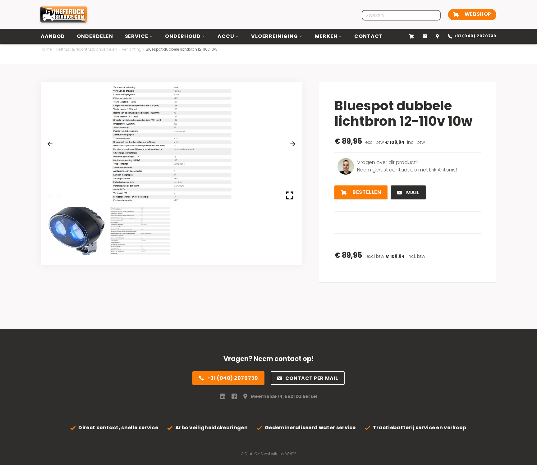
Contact (368, 36)
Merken (326, 36)
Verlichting (131, 49)
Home (46, 49)
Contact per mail (311, 378)
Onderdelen (95, 36)
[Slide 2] (139, 230)
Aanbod (53, 36)
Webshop (477, 14)
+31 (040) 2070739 (232, 378)
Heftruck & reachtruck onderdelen (86, 49)
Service (137, 36)
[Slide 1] (76, 230)
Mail (412, 192)
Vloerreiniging (274, 36)
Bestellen (366, 192)
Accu (226, 36)
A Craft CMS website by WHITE (268, 453)
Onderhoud (183, 36)
